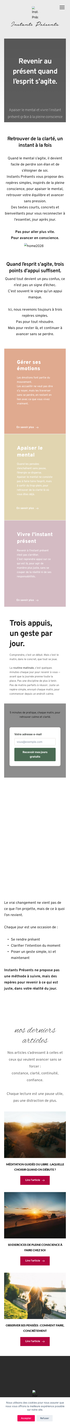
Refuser (44, 1418)
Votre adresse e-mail (28, 734)
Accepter (26, 1418)
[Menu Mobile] (62, 8)
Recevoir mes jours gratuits (35, 754)
